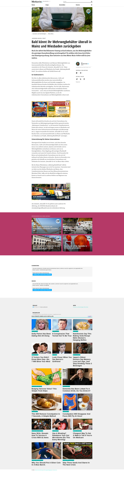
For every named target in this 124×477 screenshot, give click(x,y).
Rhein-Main (50, 33)
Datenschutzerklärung (39, 470)
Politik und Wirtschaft (36, 232)
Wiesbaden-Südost (44, 232)
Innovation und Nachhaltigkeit (39, 33)
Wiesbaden (43, 249)
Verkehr (65, 249)
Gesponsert (66, 232)
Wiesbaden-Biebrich (71, 249)
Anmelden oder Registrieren (42, 274)
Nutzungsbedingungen (48, 470)
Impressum (55, 470)
